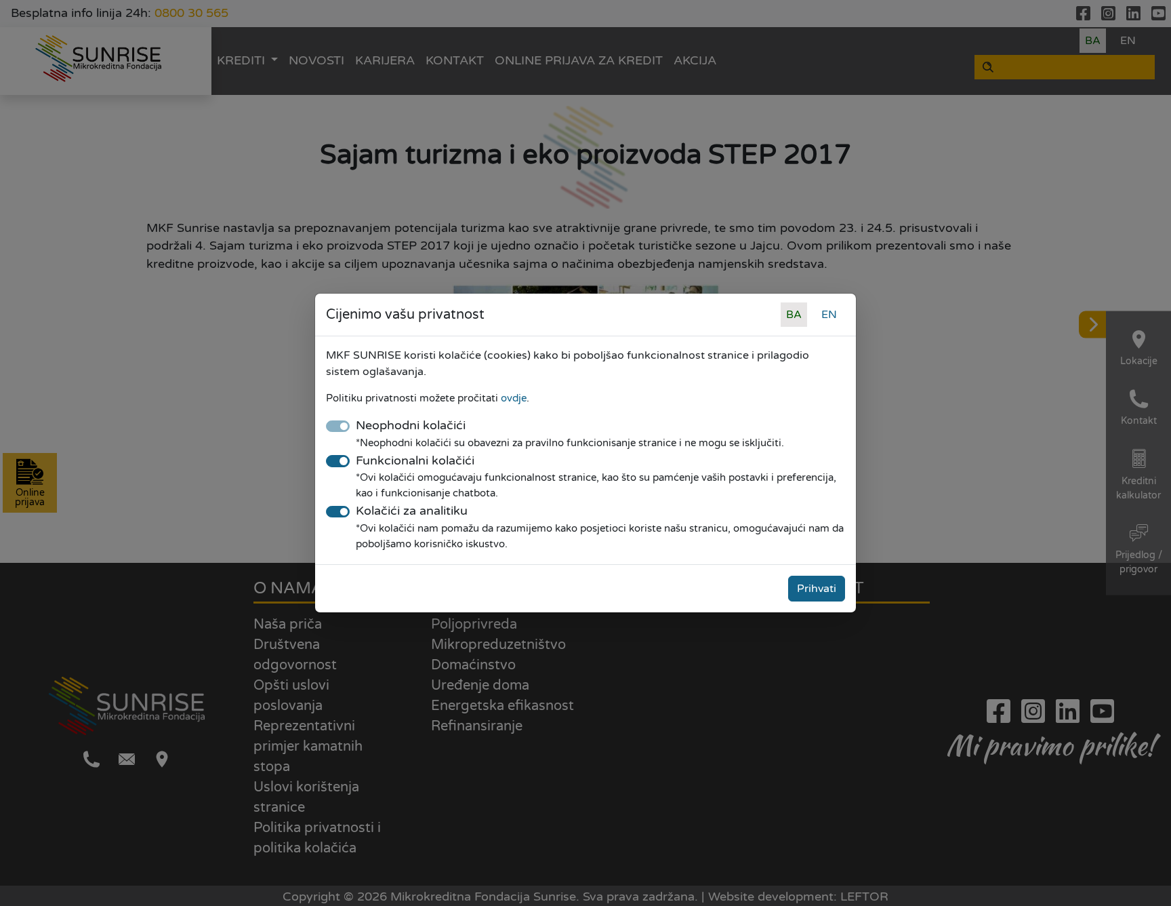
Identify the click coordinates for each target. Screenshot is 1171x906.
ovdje (514, 398)
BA (794, 314)
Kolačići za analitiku (412, 511)
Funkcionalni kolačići (415, 461)
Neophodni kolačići (411, 425)
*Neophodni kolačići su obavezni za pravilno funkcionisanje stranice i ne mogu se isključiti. (570, 443)
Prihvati (816, 588)
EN (829, 314)
